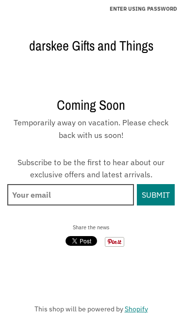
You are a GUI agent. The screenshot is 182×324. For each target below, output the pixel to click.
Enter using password (143, 8)
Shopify (136, 309)
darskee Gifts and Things (91, 45)
